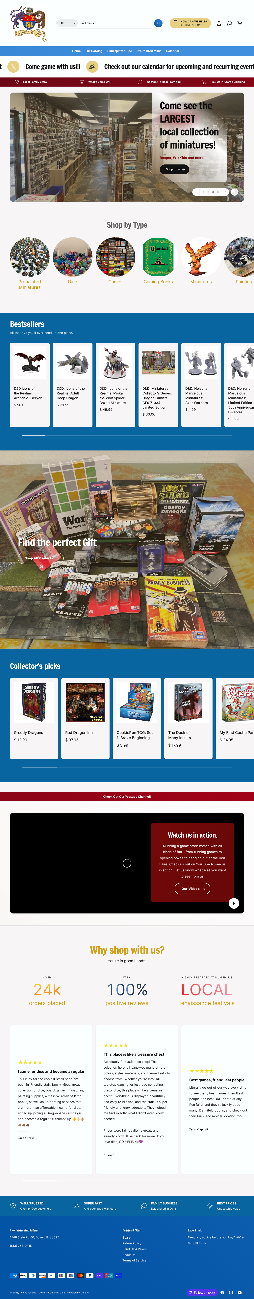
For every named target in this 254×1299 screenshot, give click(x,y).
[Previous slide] (196, 192)
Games (115, 281)
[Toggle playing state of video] (234, 903)
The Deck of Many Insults (179, 735)
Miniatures (201, 281)
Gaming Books (158, 281)
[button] (240, 23)
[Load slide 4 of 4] (218, 192)
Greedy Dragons (28, 732)
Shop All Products (39, 558)
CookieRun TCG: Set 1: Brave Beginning (135, 735)
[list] (127, 82)
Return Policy (131, 1243)
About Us (128, 1255)
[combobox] (121, 23)
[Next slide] (225, 192)
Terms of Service (134, 1260)
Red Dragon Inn (79, 732)
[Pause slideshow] (234, 192)
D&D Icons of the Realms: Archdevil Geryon (28, 393)
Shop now (59, 163)
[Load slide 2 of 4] (208, 192)
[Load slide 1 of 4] (203, 192)
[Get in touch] (229, 23)
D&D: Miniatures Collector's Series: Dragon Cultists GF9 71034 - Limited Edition (157, 398)
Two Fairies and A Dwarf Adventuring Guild (42, 1292)
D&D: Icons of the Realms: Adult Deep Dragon (71, 393)
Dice (72, 281)
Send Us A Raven (134, 1249)
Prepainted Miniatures (29, 284)
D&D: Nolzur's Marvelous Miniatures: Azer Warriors (196, 395)
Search (127, 1237)
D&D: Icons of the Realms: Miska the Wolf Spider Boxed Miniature (114, 395)
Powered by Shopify (78, 1292)
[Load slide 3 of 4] (213, 192)
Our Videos (191, 888)
